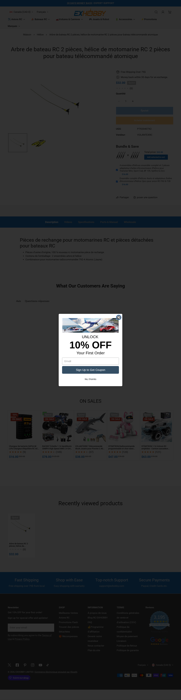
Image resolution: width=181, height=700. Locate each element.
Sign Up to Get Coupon (90, 369)
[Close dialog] (118, 317)
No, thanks (90, 379)
